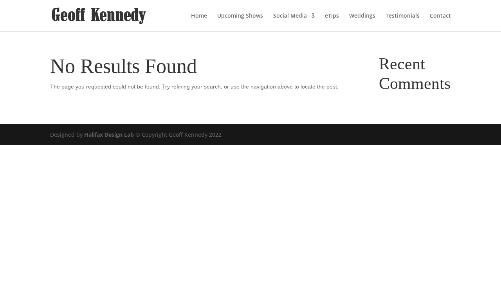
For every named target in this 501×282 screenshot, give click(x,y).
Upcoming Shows (240, 16)
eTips (332, 16)
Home (199, 16)
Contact (440, 16)
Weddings (362, 16)
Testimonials (403, 16)
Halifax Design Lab (109, 134)
